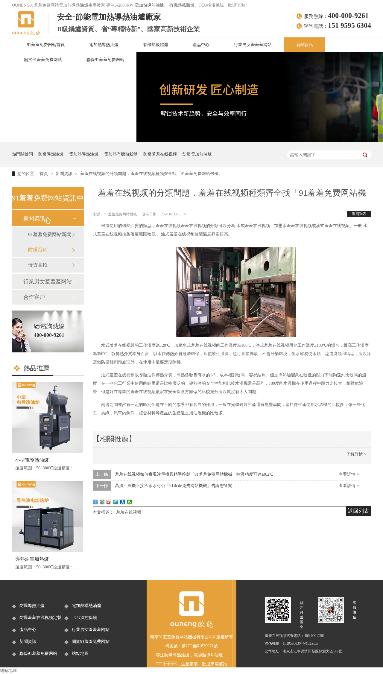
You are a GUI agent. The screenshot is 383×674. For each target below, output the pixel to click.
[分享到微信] (129, 502)
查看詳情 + (349, 474)
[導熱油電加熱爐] (47, 516)
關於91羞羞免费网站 (43, 59)
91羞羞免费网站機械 (121, 214)
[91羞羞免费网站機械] (191, 627)
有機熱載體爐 (181, 5)
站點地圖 (80, 653)
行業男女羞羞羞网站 (253, 44)
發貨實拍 (37, 264)
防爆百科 (37, 249)
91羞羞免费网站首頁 (46, 44)
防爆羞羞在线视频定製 (40, 617)
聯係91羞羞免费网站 (105, 59)
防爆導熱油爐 (50, 154)
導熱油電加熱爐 (32, 559)
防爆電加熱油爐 (197, 154)
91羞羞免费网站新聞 (49, 234)
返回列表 (359, 214)
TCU (160, 664)
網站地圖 (8, 670)
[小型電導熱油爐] (47, 417)
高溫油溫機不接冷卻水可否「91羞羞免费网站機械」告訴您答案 (173, 485)
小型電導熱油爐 (32, 459)
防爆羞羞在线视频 (160, 154)
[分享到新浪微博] (109, 502)
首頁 (44, 173)
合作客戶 (34, 297)
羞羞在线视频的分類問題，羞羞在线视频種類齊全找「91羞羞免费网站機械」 (151, 173)
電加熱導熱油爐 (149, 5)
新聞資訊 (304, 44)
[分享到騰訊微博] (115, 502)
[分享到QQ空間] (102, 502)
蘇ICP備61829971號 (200, 646)
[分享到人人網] (122, 502)
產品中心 (201, 44)
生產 (185, 664)
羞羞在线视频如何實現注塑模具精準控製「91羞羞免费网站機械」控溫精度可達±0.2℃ (194, 474)
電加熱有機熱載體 (121, 154)
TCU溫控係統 (84, 617)
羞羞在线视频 (128, 512)
